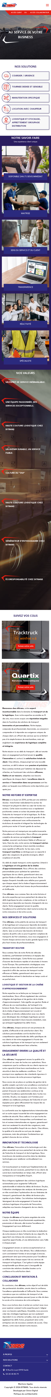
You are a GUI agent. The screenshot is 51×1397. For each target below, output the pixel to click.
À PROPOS (7, 1355)
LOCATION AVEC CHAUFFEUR (26, 109)
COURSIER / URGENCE (23, 76)
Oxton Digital (32, 1391)
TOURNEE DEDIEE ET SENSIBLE (27, 87)
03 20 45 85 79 (12, 1374)
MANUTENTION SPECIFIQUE (26, 98)
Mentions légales (25, 1384)
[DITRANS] (9, 5)
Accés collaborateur (39, 12)
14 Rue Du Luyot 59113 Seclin (17, 1370)
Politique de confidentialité (25, 1394)
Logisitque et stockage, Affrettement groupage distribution (26, 122)
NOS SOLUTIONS (10, 1360)
